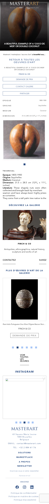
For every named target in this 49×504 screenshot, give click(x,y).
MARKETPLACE (24, 457)
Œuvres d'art (26, 54)
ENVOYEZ (24, 482)
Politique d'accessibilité (25, 500)
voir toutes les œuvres (24, 358)
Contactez (9, 260)
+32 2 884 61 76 (27, 447)
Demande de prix (24, 79)
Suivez (42, 260)
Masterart (6, 54)
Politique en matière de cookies (23, 496)
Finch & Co (24, 74)
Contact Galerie (24, 86)
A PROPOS (24, 462)
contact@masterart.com (29, 443)
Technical (9, 171)
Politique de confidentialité (23, 493)
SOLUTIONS (24, 452)
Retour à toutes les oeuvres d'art (24, 61)
